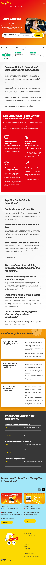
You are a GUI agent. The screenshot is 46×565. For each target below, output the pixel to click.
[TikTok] (1, 560)
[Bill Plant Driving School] (6, 2)
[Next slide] (43, 489)
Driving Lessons (6, 6)
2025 (33, 156)
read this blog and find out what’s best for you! (12, 185)
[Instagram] (4, 560)
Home (2, 6)
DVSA (39, 367)
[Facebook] (7, 560)
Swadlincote (24, 6)
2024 (28, 156)
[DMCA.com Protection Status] (3, 559)
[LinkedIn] (10, 560)
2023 (26, 156)
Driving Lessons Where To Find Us (15, 6)
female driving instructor (30, 356)
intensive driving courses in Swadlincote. (33, 379)
